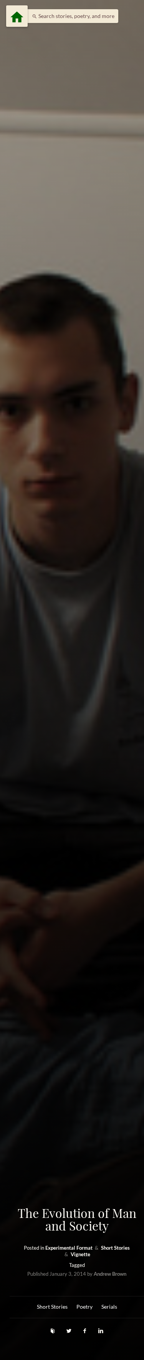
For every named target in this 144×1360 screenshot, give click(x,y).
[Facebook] (86, 1331)
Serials (109, 1307)
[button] (71, 16)
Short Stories (115, 1248)
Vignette (80, 1254)
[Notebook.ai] (53, 1331)
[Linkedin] (100, 1331)
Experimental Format (69, 1248)
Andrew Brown (110, 1274)
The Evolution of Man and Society (77, 1219)
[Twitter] (69, 1331)
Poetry (84, 1307)
